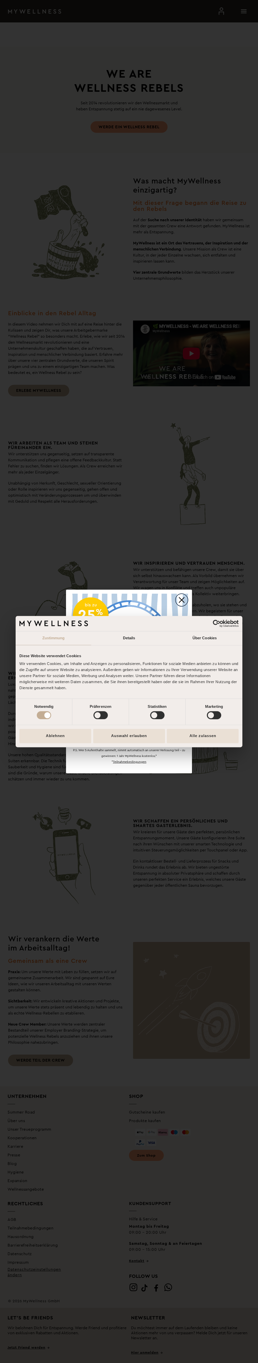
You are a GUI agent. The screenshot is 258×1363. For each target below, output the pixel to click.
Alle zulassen (202, 736)
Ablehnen (55, 736)
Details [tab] (129, 638)
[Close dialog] (181, 600)
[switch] (100, 715)
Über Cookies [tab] (204, 638)
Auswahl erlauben (129, 736)
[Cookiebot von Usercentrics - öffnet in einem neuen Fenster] (217, 623)
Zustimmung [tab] (53, 638)
